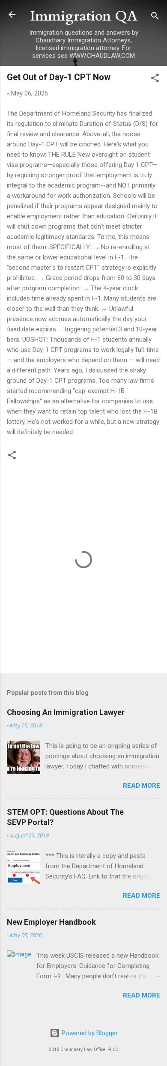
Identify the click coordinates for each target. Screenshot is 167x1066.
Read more (141, 785)
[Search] (155, 17)
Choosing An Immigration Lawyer (66, 712)
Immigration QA (83, 16)
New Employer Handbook (51, 921)
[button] (155, 79)
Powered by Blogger (89, 1033)
